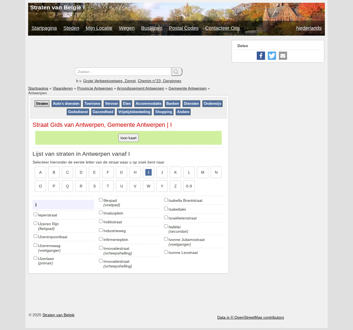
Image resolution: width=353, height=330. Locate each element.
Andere (183, 112)
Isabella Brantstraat (185, 200)
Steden (71, 28)
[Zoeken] (177, 72)
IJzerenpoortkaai (52, 237)
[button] (261, 56)
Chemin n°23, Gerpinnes (159, 81)
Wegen (127, 28)
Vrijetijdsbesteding (134, 112)
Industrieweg (114, 231)
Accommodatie (148, 103)
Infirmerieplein (115, 239)
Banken (172, 103)
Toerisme (92, 103)
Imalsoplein (113, 213)
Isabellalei (177, 209)
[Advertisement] (128, 52)
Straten (42, 103)
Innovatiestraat (116, 248)
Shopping (163, 112)
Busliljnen (151, 28)
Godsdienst (78, 112)
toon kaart (129, 138)
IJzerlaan (46, 258)
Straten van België (58, 315)
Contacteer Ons (222, 28)
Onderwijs (212, 103)
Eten (127, 103)
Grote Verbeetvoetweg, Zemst (109, 81)
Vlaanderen (63, 88)
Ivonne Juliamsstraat (187, 239)
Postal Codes (184, 28)
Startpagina (44, 28)
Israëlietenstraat (183, 218)
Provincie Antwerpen (95, 88)
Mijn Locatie (99, 28)
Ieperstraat (47, 215)
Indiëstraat (112, 222)
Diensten (191, 103)
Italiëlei (175, 227)
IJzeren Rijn (48, 224)
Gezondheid (103, 112)
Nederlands (309, 28)
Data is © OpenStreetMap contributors (250, 317)
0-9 (189, 186)
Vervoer (111, 103)
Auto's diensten (66, 103)
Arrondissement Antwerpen (140, 88)
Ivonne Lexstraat (183, 252)
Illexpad (110, 200)
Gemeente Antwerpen (188, 88)
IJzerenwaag (49, 245)
